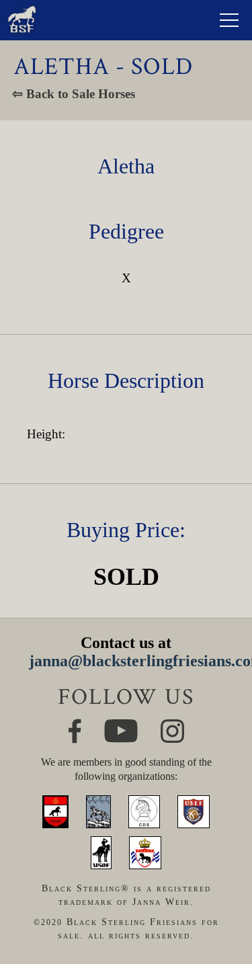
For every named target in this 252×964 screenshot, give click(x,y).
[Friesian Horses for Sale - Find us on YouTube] (121, 725)
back (222, 907)
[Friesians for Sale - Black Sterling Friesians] (21, 9)
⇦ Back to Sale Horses (73, 94)
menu (229, 20)
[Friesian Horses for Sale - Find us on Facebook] (75, 724)
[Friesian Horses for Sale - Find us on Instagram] (172, 725)
